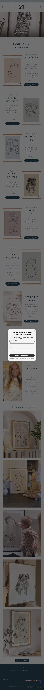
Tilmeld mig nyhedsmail (22, 355)
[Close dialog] (35, 330)
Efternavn (11, 349)
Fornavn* (11, 345)
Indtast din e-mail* (13, 340)
